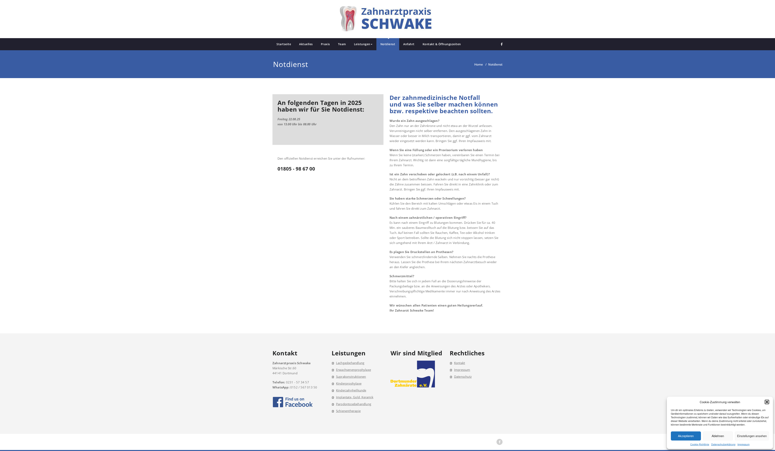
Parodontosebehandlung (353, 404)
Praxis (325, 44)
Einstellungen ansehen (752, 436)
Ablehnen (718, 436)
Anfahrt (409, 44)
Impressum (743, 444)
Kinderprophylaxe (348, 383)
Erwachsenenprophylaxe (353, 370)
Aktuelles (306, 44)
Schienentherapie (348, 411)
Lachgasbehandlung (350, 363)
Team (342, 44)
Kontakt (459, 363)
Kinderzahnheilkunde (351, 390)
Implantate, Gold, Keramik (354, 397)
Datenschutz (463, 377)
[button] (767, 402)
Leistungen (362, 44)
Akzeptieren (686, 436)
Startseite (283, 44)
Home (478, 64)
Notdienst (387, 44)
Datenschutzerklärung (723, 444)
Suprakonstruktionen (351, 377)
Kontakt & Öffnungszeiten (442, 44)
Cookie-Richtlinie (699, 444)
